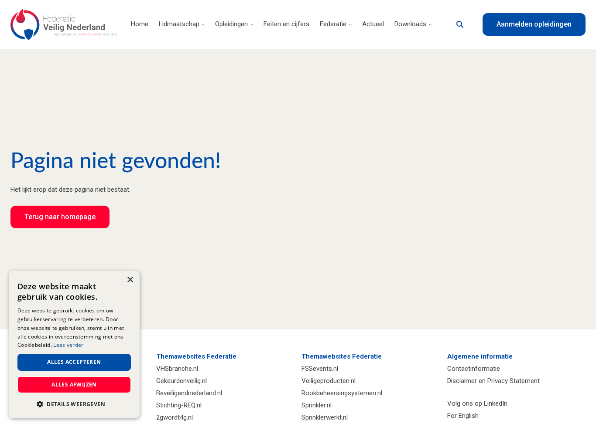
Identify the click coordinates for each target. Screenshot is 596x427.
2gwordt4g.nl (174, 417)
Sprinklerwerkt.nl (324, 417)
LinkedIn (495, 403)
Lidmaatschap (179, 24)
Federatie (333, 24)
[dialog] (74, 344)
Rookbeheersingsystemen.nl (341, 393)
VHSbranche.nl (177, 369)
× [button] (130, 280)
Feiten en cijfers (286, 24)
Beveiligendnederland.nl (189, 393)
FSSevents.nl (319, 369)
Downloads (410, 24)
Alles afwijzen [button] (74, 384)
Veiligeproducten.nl (328, 381)
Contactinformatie (473, 369)
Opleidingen (231, 24)
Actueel (373, 24)
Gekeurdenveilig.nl (181, 381)
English (469, 416)
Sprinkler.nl (316, 405)
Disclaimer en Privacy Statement (493, 381)
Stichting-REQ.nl (179, 405)
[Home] (63, 24)
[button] (74, 404)
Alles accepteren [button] (74, 362)
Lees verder (68, 345)
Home (139, 24)
